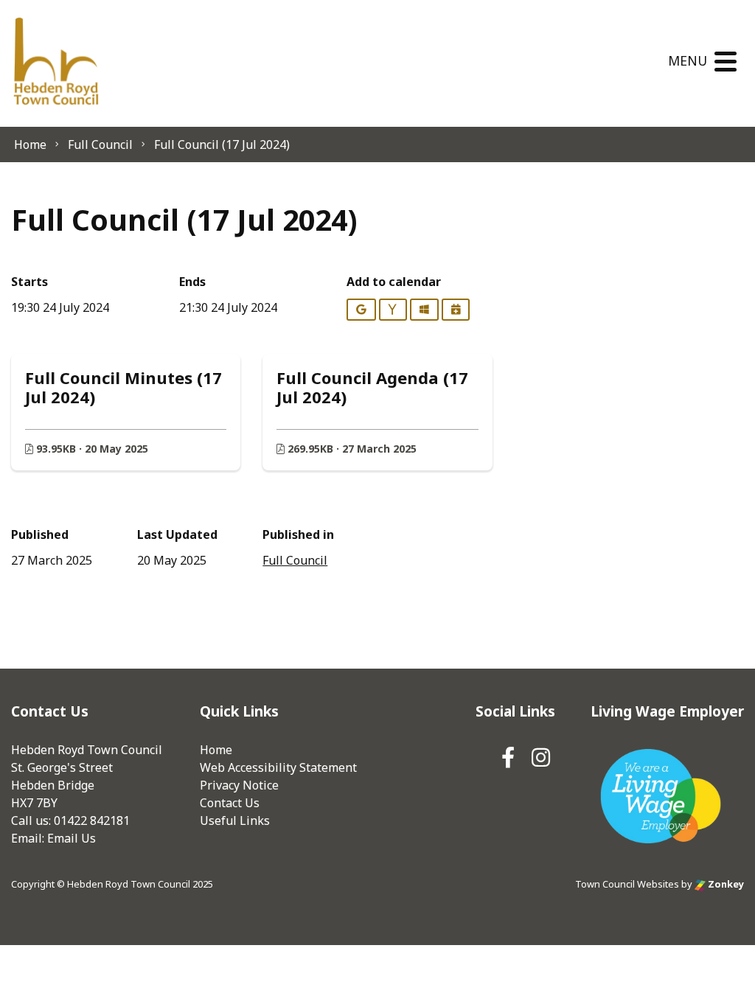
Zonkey (725, 884)
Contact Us (230, 803)
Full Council (294, 560)
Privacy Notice (239, 785)
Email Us (71, 838)
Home (216, 750)
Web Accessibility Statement (278, 767)
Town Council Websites (627, 884)
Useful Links (235, 820)
